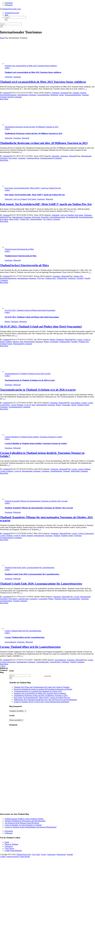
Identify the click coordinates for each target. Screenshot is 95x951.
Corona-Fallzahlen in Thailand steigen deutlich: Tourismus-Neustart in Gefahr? (33, 437)
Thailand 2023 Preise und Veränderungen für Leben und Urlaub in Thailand (41, 687)
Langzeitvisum (23, 599)
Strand (73, 405)
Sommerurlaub (64, 342)
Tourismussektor (46, 158)
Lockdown (34, 599)
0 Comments (17, 97)
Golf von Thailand (20, 199)
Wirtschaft (25, 138)
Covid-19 (86, 340)
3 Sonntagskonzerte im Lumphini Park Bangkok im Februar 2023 (38, 691)
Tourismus (17, 77)
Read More (4, 99)
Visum (86, 278)
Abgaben (76, 93)
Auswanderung (10, 642)
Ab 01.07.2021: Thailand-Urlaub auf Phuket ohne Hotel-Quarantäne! (30, 310)
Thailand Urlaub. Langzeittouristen (67, 599)
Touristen (85, 95)
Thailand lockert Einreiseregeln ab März (19, 249)
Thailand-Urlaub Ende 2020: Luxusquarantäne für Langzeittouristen (29, 568)
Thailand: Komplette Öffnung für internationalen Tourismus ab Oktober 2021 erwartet (36, 501)
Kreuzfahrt (45, 217)
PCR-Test (40, 278)
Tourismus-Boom (32, 158)
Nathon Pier (24, 219)
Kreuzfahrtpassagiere (57, 217)
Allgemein (8, 77)
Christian (6, 93)
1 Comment (55, 219)
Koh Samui (13, 158)
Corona (79, 340)
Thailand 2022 (50, 278)
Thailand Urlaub (6, 344)
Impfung (16, 342)
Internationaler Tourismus (26, 95)
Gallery (7, 68)
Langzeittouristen (43, 95)
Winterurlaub (17, 344)
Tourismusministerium (73, 95)
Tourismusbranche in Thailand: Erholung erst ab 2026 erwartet (27, 374)
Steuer (61, 95)
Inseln (7, 842)
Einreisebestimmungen (8, 95)
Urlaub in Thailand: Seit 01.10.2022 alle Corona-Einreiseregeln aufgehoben (41, 702)
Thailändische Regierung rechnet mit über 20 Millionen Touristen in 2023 (31, 127)
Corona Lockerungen (86, 533)
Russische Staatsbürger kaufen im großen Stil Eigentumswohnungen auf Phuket (43, 689)
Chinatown (9, 846)
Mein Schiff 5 (14, 219)
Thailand (74, 342)
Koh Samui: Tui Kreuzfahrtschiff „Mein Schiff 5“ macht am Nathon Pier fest (33, 188)
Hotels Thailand (6, 342)
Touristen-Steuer (6, 97)
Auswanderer (75, 403)
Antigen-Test (78, 276)
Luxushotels (42, 599)
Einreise (83, 93)
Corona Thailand (17, 405)
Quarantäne (54, 342)
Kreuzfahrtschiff (72, 217)
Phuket (7, 322)
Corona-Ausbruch (6, 471)
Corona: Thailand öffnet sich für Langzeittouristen (23, 631)
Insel (21, 342)
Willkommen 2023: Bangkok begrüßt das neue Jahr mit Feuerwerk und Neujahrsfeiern (45, 700)
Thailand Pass (62, 278)
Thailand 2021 (83, 342)
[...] (85, 89)
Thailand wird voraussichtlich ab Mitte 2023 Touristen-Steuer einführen (31, 66)
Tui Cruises (47, 219)
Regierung (54, 95)
